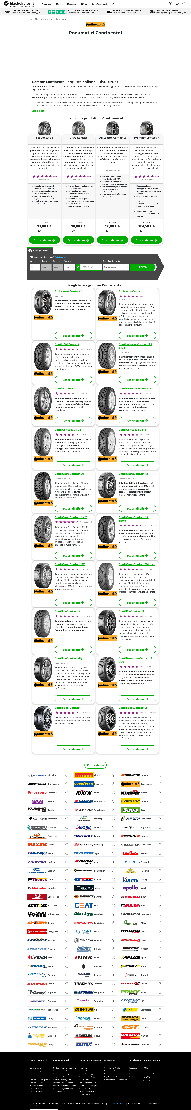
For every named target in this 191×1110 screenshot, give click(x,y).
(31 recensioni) (85, 434)
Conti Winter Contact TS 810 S (135, 346)
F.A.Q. (113, 4)
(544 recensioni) (86, 522)
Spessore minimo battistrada (64, 1085)
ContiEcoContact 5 (131, 611)
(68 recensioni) (149, 666)
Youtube (132, 1077)
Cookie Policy (35, 1106)
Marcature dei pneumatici (63, 1082)
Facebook (133, 1068)
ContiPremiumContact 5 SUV (135, 660)
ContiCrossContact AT (70, 474)
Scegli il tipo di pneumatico (63, 1077)
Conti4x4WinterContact (135, 388)
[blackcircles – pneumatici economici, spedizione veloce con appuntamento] (19, 4)
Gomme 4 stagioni (37, 1071)
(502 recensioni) (150, 525)
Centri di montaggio (87, 1074)
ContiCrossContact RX (70, 564)
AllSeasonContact (131, 291)
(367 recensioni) (150, 713)
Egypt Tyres (148, 1077)
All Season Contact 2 (69, 291)
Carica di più (95, 765)
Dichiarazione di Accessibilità (115, 1079)
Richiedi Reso (84, 1094)
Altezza (44, 261)
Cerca (143, 267)
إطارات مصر (147, 1079)
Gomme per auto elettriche (40, 1077)
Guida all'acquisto (86, 1071)
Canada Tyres (148, 1071)
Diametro (56, 261)
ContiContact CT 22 (68, 430)
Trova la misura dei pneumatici (65, 1071)
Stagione (67, 261)
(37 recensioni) (85, 713)
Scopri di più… (39, 110)
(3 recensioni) (149, 434)
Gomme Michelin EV (37, 1085)
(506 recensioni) (86, 616)
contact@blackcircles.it (116, 1103)
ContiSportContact (68, 708)
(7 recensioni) (149, 393)
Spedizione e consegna (88, 1085)
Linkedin (132, 1074)
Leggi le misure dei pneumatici (65, 1074)
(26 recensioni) (85, 569)
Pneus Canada (149, 1074)
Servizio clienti (85, 1079)
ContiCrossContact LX (134, 474)
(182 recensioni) (86, 349)
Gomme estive (35, 1068)
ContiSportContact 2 (133, 708)
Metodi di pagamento (87, 1082)
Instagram (133, 1071)
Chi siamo (83, 1068)
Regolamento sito (111, 1077)
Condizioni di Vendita (112, 1068)
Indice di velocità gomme (62, 1079)
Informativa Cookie (111, 1074)
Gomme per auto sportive (40, 1079)
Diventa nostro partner (88, 1091)
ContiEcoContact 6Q (68, 658)
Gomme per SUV (36, 1082)
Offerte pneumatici (60, 1091)
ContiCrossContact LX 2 (71, 517)
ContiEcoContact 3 (67, 611)
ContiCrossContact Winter (137, 564)
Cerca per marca (36, 1088)
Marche (59, 4)
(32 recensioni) (149, 569)
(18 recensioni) (149, 616)
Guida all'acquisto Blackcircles (65, 1068)
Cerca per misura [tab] (41, 250)
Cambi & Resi (84, 1088)
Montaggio (71, 4)
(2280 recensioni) (125, 299)
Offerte (84, 4)
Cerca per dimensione (38, 1091)
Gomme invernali (36, 1074)
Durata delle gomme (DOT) (63, 1088)
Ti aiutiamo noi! (60, 257)
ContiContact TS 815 (132, 430)
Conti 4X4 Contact (67, 344)
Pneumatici (47, 4)
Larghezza (34, 261)
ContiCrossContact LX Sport (134, 518)
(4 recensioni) (85, 393)
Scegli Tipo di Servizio (111, 261)
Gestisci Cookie (134, 1103)
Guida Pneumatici (99, 4)
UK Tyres (146, 1068)
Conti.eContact (65, 388)
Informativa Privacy (111, 1071)
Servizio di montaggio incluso (90, 1077)
